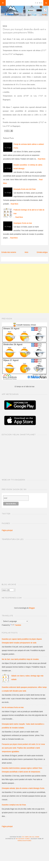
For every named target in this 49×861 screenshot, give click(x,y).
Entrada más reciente (8, 252)
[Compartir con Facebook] (12, 131)
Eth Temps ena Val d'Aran (30, 837)
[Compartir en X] (10, 131)
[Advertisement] (24, 288)
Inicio (26, 252)
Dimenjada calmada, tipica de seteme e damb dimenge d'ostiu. (23, 788)
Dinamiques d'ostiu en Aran (22, 223)
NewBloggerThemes (24, 840)
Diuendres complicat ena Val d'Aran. (14, 804)
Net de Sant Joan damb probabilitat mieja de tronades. (20, 659)
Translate (18, 625)
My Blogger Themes (23, 838)
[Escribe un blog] (7, 131)
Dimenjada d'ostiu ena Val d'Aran (24, 189)
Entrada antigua (42, 252)
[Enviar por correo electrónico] (5, 131)
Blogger (32, 608)
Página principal (7, 530)
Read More (41, 159)
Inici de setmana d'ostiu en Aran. (13, 707)
